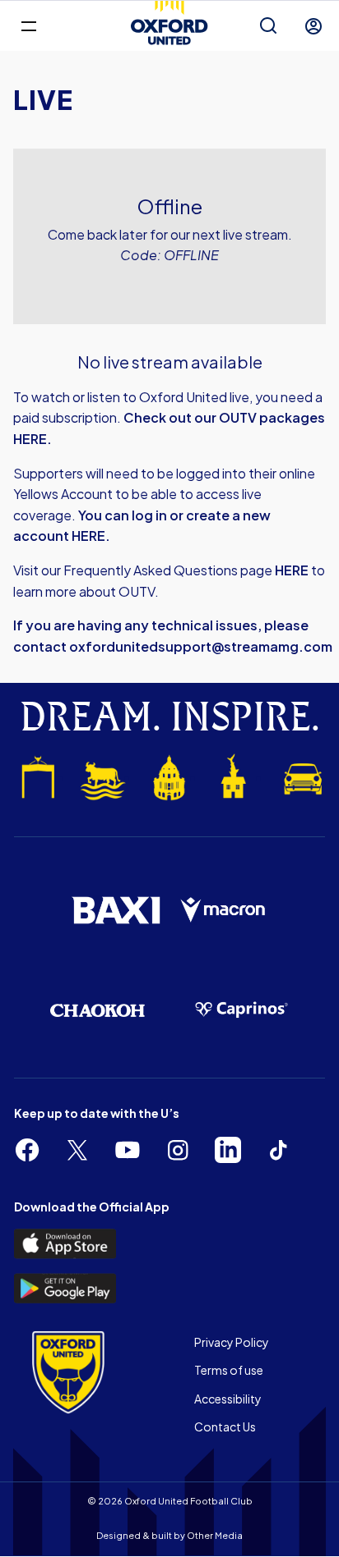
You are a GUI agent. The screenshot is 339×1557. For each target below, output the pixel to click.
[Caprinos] (241, 1010)
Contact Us (225, 1426)
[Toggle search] (268, 26)
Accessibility (228, 1398)
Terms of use (228, 1369)
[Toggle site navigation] (28, 25)
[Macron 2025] (223, 910)
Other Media (215, 1535)
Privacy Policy (231, 1342)
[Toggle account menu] (313, 26)
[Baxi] (115, 910)
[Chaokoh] (97, 1010)
